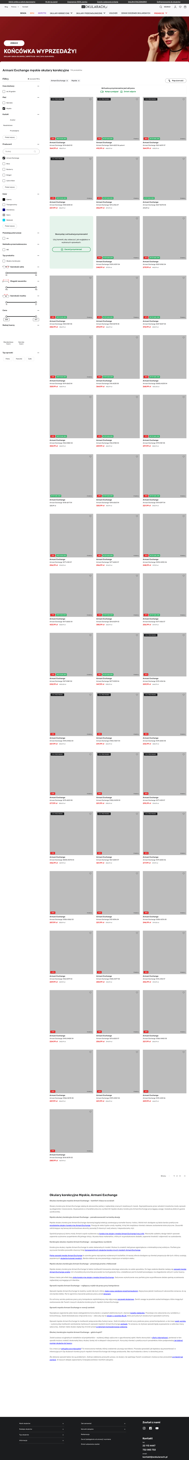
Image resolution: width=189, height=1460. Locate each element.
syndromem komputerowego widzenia (111, 1327)
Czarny (9, 199)
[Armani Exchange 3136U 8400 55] (164, 1016)
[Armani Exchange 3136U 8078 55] (71, 1076)
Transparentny (11, 205)
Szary (8, 215)
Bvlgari (9, 175)
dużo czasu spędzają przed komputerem (121, 1291)
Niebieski (9, 220)
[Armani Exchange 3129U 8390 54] (164, 540)
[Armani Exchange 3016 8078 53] (71, 1135)
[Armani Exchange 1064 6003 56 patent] (118, 123)
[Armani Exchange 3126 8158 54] (118, 421)
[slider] (6, 273)
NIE (7, 250)
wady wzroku (180, 1321)
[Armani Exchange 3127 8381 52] (71, 659)
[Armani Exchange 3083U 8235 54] (164, 361)
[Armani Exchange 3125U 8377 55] (118, 957)
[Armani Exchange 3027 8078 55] (164, 183)
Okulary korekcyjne (13, 261)
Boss (8, 164)
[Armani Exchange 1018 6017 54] (71, 480)
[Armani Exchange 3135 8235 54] (71, 183)
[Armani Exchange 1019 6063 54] (71, 361)
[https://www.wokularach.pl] (94, 7)
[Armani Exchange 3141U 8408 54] (71, 1016)
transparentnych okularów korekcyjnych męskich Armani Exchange (112, 1250)
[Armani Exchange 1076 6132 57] (164, 957)
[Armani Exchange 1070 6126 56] (164, 659)
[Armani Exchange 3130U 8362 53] (71, 897)
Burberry (9, 169)
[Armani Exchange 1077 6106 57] (164, 599)
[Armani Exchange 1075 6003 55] (71, 778)
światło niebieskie (137, 1313)
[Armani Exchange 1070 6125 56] (164, 1076)
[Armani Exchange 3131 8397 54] (164, 480)
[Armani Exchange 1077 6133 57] (164, 778)
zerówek (123, 1324)
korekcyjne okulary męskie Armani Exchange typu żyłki (121, 1234)
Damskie (9, 103)
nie (7, 238)
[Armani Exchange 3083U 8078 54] (71, 837)
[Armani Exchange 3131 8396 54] (118, 897)
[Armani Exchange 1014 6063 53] (71, 123)
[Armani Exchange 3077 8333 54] (118, 659)
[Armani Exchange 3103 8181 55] (71, 302)
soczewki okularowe (126, 1299)
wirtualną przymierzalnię (71, 1349)
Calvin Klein (10, 181)
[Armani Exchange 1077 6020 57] (118, 540)
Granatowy (10, 210)
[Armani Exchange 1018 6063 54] (118, 480)
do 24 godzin (11, 91)
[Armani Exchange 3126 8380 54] (71, 421)
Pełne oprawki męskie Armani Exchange (66, 1255)
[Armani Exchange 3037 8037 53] (164, 302)
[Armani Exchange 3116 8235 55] (118, 361)
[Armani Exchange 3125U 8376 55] (164, 897)
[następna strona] (184, 1176)
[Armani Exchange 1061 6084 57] (118, 837)
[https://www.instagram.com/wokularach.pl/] (146, 1428)
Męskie (8, 108)
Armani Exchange (12, 158)
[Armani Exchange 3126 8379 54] (71, 957)
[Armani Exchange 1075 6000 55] (164, 718)
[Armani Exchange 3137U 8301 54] (118, 1076)
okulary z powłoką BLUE (116, 1316)
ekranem (107, 1294)
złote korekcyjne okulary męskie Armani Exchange (93, 1277)
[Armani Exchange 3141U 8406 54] (71, 718)
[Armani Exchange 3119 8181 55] (164, 421)
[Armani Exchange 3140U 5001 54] (118, 718)
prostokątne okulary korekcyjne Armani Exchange (70, 1225)
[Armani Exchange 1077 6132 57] (71, 540)
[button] (41, 1423)
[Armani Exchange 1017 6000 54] (71, 599)
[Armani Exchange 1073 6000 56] (164, 837)
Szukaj (8, 151)
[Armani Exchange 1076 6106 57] (118, 183)
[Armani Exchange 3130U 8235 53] (118, 778)
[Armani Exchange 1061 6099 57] (164, 123)
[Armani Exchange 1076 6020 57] (118, 1016)
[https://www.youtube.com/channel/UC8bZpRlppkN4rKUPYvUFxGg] (158, 1428)
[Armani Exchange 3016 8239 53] (118, 599)
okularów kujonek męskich (71, 1258)
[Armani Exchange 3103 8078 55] (118, 302)
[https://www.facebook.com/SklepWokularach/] (152, 1428)
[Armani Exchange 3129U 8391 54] (118, 242)
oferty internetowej (160, 1338)
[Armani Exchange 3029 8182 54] (164, 242)
